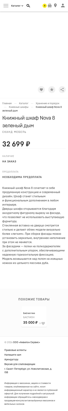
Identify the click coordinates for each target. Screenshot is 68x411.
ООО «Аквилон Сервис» (26, 342)
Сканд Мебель (14, 132)
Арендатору (11, 359)
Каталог (23, 103)
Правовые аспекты (15, 350)
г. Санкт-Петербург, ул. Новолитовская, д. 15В (28, 371)
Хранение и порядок (47, 103)
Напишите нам (12, 355)
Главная (7, 103)
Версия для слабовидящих (19, 364)
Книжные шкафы (18, 107)
